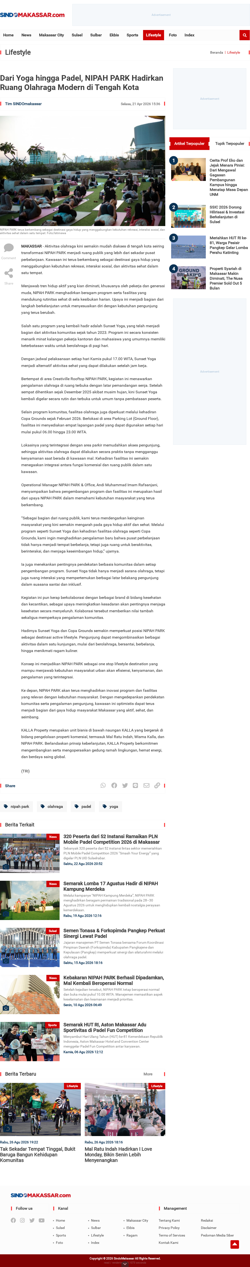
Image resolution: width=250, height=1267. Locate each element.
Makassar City (51, 35)
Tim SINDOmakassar (23, 103)
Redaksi (207, 1220)
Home (8, 35)
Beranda (216, 52)
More (148, 1074)
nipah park (19, 806)
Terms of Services (172, 1235)
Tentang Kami (169, 1220)
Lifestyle (153, 35)
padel (86, 806)
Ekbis (114, 35)
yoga (113, 806)
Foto (173, 35)
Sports (132, 35)
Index (189, 35)
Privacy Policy (169, 1228)
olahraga (55, 806)
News (26, 35)
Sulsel (77, 35)
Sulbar (96, 35)
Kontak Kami (168, 1243)
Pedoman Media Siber (217, 1235)
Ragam (131, 1235)
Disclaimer (209, 1228)
